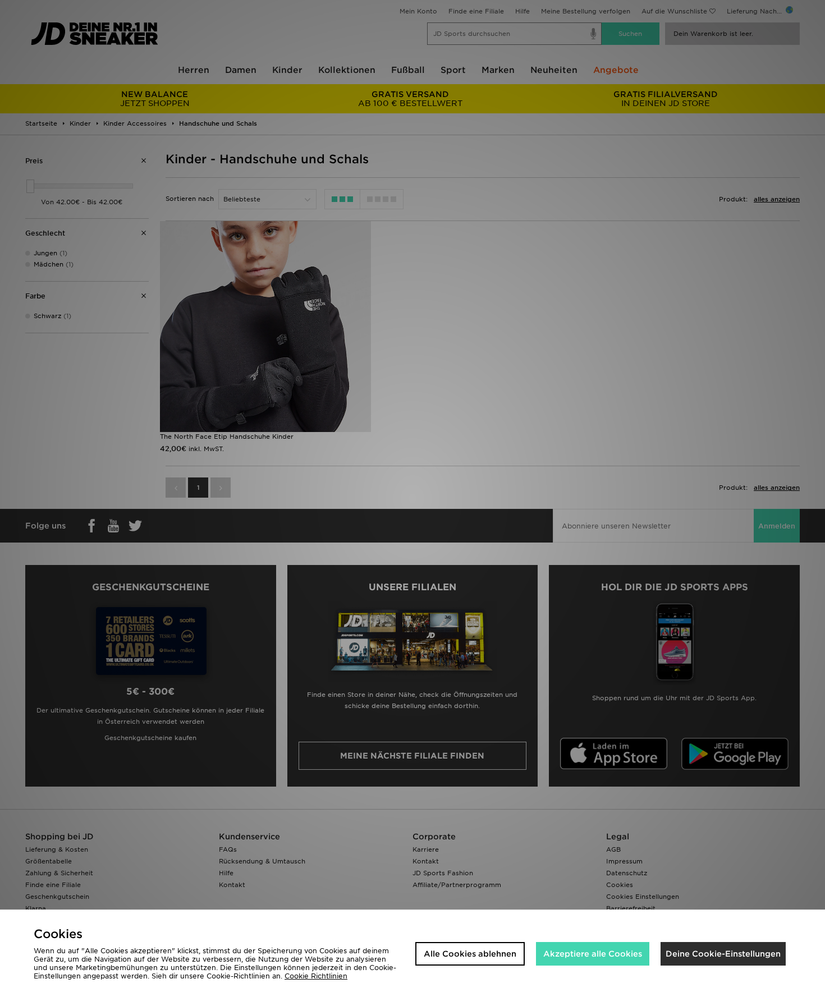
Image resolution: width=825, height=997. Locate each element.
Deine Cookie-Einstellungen (723, 953)
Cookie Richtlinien (316, 976)
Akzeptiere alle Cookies (592, 953)
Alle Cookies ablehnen (470, 953)
